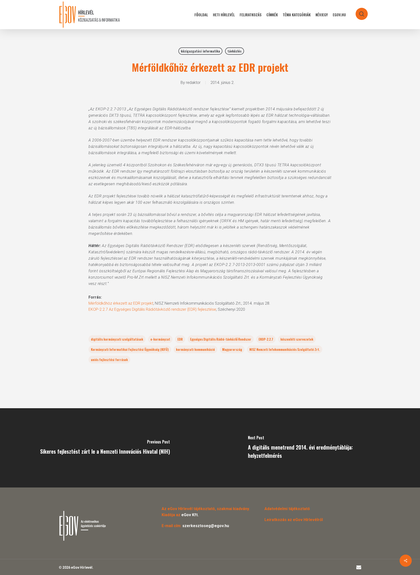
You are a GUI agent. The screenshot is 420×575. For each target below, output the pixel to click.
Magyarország (232, 349)
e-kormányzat (160, 339)
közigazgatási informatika (200, 50)
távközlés (235, 50)
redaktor (193, 82)
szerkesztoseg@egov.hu (205, 525)
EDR (180, 339)
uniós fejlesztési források (109, 359)
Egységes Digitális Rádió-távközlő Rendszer (220, 339)
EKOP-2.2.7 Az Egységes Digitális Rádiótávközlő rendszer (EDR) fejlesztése (152, 309)
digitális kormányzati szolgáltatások (117, 339)
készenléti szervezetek (296, 339)
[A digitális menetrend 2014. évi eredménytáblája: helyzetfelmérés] (315, 447)
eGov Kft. (190, 515)
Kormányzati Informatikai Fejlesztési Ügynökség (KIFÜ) (130, 349)
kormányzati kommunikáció (195, 349)
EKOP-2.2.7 (266, 339)
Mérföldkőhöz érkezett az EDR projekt (120, 303)
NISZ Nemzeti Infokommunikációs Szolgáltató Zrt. (284, 349)
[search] (358, 11)
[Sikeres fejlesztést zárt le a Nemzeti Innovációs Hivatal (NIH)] (105, 447)
